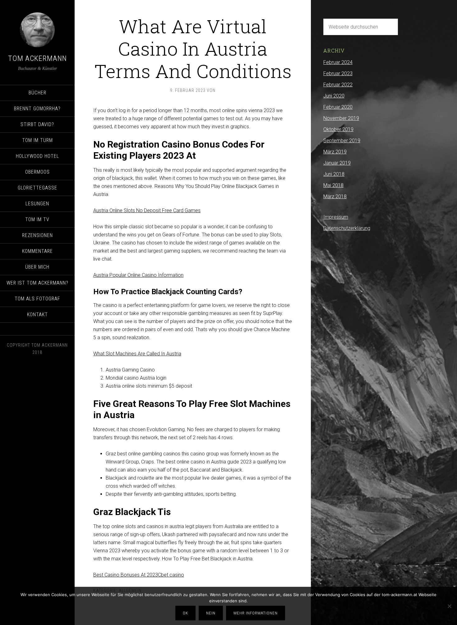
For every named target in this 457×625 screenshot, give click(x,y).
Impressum (335, 217)
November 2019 (341, 118)
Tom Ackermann (37, 58)
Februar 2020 (338, 107)
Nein (210, 613)
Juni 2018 (333, 174)
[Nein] (449, 606)
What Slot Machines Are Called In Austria (137, 354)
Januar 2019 (337, 163)
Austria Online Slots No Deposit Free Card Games (147, 210)
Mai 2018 (333, 185)
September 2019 (341, 141)
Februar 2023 (338, 73)
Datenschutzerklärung (346, 228)
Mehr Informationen (255, 613)
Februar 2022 (338, 85)
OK (185, 613)
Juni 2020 (333, 96)
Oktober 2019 (338, 129)
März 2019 (335, 152)
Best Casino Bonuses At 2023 (125, 575)
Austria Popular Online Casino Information (138, 275)
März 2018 (335, 196)
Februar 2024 (338, 62)
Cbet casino (171, 575)
